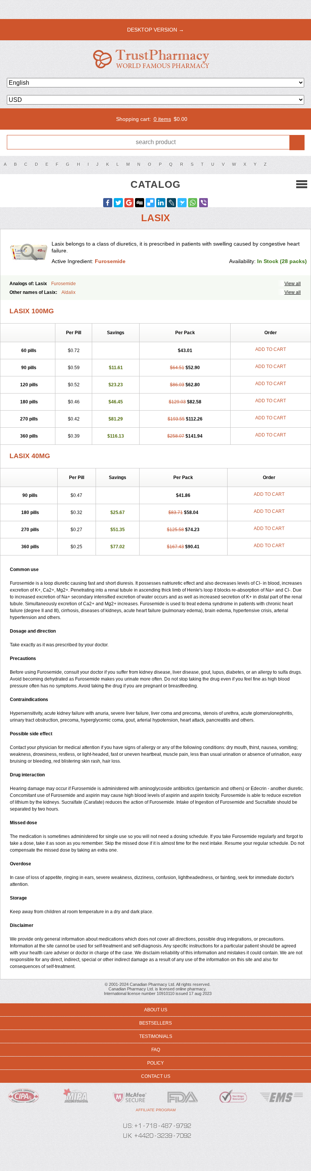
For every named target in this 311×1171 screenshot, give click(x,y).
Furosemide (110, 261)
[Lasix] (29, 252)
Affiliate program (156, 1110)
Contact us (155, 1076)
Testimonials (155, 1036)
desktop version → (155, 30)
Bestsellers (155, 1023)
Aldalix (68, 292)
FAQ (155, 1049)
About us (155, 1009)
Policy (155, 1063)
